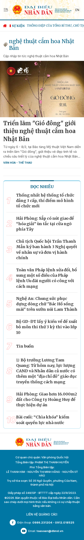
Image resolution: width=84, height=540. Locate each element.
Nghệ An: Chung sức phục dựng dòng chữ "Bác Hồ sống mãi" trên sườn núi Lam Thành (46, 304)
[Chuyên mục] (5, 9)
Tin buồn (25, 346)
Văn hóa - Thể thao (17, 162)
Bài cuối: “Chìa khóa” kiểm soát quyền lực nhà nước (42, 420)
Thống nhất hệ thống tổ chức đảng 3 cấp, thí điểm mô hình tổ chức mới (45, 200)
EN (77, 10)
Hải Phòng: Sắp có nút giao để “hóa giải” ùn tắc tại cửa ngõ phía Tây (45, 224)
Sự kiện (18, 26)
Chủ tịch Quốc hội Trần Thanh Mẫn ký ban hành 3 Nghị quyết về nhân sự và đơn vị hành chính (46, 249)
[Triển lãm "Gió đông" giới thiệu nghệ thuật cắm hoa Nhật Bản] (42, 89)
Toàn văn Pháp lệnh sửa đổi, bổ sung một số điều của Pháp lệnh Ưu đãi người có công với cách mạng (46, 278)
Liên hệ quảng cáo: (42, 514)
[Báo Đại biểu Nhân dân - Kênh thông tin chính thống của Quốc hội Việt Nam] (42, 9)
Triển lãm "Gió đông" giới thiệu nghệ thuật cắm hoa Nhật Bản (39, 131)
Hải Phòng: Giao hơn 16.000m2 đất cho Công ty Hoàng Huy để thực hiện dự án (46, 399)
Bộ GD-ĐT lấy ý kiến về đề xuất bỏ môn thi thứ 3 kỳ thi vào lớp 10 (46, 327)
